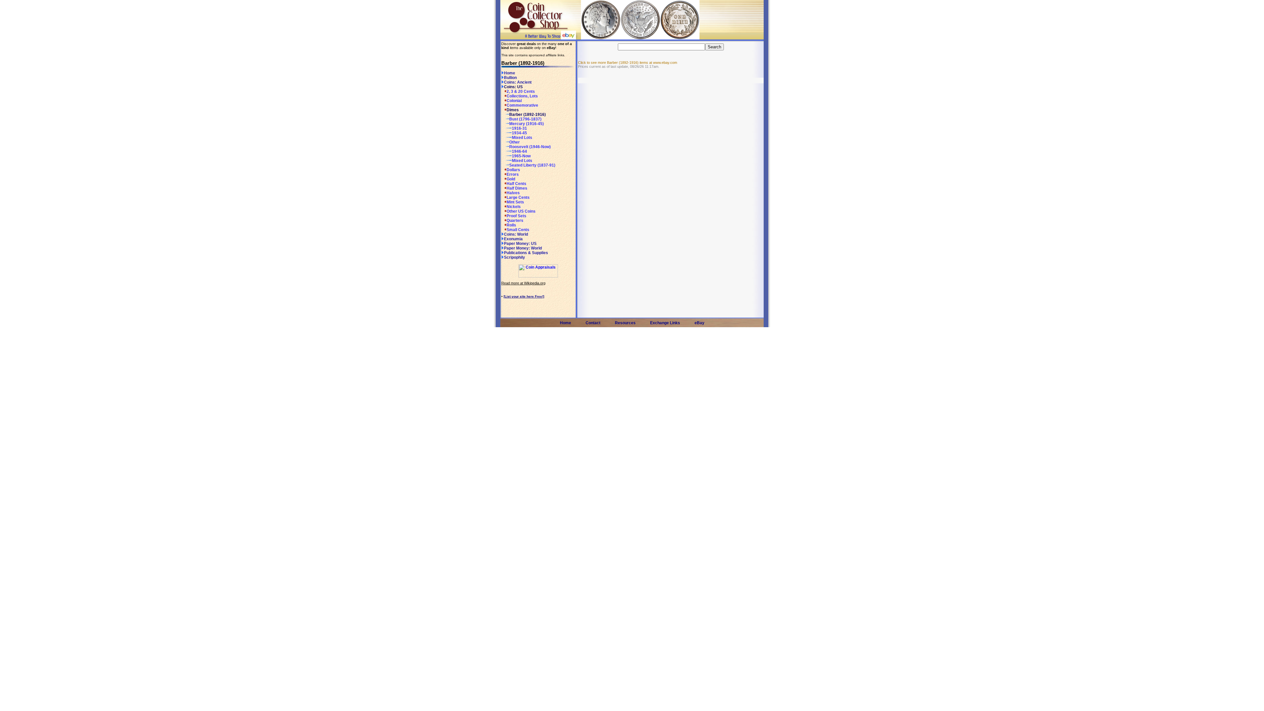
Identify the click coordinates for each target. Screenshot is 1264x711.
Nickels (514, 206)
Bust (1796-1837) (525, 119)
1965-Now (521, 156)
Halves (513, 193)
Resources (625, 323)
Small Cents (518, 229)
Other (514, 142)
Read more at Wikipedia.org (523, 283)
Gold (511, 179)
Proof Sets (516, 216)
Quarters (515, 220)
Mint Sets (515, 202)
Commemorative (522, 105)
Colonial (514, 100)
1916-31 (519, 128)
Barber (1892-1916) (527, 114)
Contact (593, 323)
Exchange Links (665, 323)
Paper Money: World (523, 248)
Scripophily (514, 257)
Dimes (513, 110)
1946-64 (519, 151)
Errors (513, 174)
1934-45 (519, 133)
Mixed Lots (522, 137)
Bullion (510, 77)
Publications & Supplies (526, 252)
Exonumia (513, 239)
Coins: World (516, 234)
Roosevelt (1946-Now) (530, 147)
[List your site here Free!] (524, 296)
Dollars (513, 170)
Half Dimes (517, 188)
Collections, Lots (522, 96)
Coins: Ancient (518, 82)
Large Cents (518, 197)
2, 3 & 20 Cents (521, 91)
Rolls (511, 225)
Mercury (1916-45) (526, 123)
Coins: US (513, 87)
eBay (699, 323)
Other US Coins (521, 211)
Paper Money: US (520, 243)
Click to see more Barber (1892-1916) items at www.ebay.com (627, 63)
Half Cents (516, 183)
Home (509, 73)
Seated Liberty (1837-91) (532, 165)
